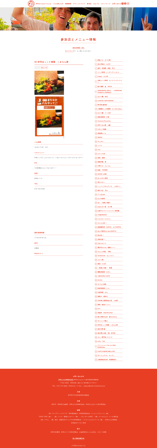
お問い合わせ (116, 4)
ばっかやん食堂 (103, 178)
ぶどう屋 (100, 260)
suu (99, 149)
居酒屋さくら (102, 133)
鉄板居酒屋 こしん (104, 288)
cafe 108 (101, 341)
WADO (100, 137)
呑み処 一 (101, 235)
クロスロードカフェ (104, 219)
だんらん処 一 (103, 223)
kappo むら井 (103, 76)
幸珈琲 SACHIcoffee (105, 313)
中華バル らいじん (104, 166)
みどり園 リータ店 (104, 113)
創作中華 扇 (101, 329)
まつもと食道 (102, 284)
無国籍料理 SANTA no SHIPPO (109, 227)
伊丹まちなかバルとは (43, 4)
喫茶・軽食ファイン (104, 304)
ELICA (100, 280)
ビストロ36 (101, 154)
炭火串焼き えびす (104, 64)
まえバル (96, 4)
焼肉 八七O (102, 264)
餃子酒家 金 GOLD (105, 86)
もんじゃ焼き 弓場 (104, 251)
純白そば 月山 (103, 190)
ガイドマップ (105, 4)
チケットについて (79, 4)
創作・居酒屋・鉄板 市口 (106, 68)
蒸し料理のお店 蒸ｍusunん (107, 317)
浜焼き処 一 (101, 239)
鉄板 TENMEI (103, 170)
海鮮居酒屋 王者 (103, 117)
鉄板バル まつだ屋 (104, 60)
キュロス (100, 141)
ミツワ (100, 145)
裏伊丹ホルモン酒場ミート (106, 247)
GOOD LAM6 (102, 174)
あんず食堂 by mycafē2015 (107, 231)
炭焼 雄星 (101, 158)
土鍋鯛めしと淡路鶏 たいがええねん (110, 109)
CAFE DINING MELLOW (106, 351)
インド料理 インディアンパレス (108, 72)
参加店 (89, 4)
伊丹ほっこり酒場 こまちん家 (108, 325)
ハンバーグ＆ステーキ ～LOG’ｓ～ (109, 186)
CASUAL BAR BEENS (106, 101)
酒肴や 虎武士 (103, 296)
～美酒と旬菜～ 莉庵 (105, 268)
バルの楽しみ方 (58, 4)
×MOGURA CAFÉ (104, 276)
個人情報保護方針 (79, 438)
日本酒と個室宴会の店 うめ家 (108, 300)
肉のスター (101, 182)
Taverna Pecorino (104, 121)
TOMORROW (102, 215)
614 (99, 309)
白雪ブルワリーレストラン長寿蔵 (108, 211)
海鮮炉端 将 (102, 162)
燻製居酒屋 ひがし (104, 272)
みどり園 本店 (103, 96)
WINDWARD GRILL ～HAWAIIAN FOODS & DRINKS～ (110, 91)
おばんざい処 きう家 (105, 207)
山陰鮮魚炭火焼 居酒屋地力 (107, 359)
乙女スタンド (102, 243)
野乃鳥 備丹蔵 (102, 105)
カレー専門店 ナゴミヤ (105, 337)
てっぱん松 (101, 194)
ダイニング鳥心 (103, 321)
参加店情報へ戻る (79, 48)
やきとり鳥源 (102, 129)
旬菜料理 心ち (103, 292)
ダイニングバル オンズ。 (106, 355)
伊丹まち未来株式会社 (66, 380)
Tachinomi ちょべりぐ (106, 256)
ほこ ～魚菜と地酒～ (104, 202)
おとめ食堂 (101, 198)
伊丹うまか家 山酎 (104, 125)
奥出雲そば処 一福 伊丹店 (106, 333)
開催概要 (68, 4)
